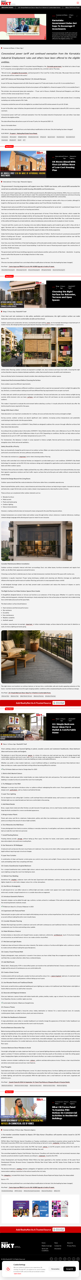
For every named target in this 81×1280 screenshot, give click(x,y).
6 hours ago (62, 720)
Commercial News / (61, 16)
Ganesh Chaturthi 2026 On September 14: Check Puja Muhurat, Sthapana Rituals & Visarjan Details (39, 1082)
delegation (7, 1175)
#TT (24, 140)
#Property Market (46, 270)
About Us (70, 1243)
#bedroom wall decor (7, 1085)
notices (45, 1147)
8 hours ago (66, 1103)
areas (48, 322)
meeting (19, 1169)
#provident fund (70, 137)
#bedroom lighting (62, 1085)
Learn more (17, 1273)
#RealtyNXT (13, 140)
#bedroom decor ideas (49, 1085)
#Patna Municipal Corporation (32, 1191)
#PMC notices (18, 1191)
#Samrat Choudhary (47, 1191)
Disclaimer (57, 1248)
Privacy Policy (71, 1246)
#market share (60, 137)
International (7, 182)
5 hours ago (65, 157)
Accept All (69, 1269)
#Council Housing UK (34, 270)
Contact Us (57, 1246)
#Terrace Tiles (5, 696)
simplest (14, 879)
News (56, 1243)
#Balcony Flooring (38, 696)
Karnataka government (54, 66)
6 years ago (71, 16)
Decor (5, 744)
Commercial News (8, 48)
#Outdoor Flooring (50, 696)
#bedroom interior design (21, 1085)
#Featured (43, 137)
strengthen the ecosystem (19, 73)
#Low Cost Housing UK (59, 270)
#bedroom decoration (35, 1085)
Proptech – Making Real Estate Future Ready (23, 133)
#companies (5, 137)
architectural (58, 935)
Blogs (5, 311)
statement (42, 1156)
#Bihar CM (57, 1191)
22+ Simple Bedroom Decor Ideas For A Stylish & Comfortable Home (29, 693)
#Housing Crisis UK (21, 270)
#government (51, 137)
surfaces (30, 397)
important (22, 456)
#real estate (5, 140)
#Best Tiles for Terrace (26, 696)
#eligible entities (22, 137)
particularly (13, 790)
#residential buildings (7, 1191)
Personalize (55, 1269)
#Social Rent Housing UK (8, 270)
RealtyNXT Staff (72, 287)
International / (59, 157)
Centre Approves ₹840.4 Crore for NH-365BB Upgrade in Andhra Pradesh (31, 266)
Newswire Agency (73, 157)
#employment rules (33, 137)
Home (43, 1243)
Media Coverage (47, 1246)
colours (32, 1060)
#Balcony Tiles (14, 696)
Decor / (58, 720)
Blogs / (57, 287)
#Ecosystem (13, 137)
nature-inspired (56, 976)
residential (56, 1143)
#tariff (19, 140)
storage (20, 838)
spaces (30, 755)
